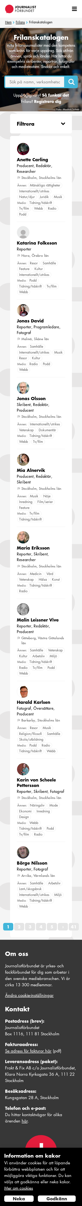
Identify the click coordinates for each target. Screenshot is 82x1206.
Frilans (20, 22)
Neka (19, 1198)
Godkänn (56, 1198)
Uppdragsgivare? (41, 95)
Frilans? (41, 101)
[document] (41, 1177)
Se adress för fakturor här (28, 1051)
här (25, 1121)
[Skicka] (71, 82)
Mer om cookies (18, 1188)
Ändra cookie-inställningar (29, 995)
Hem (8, 22)
